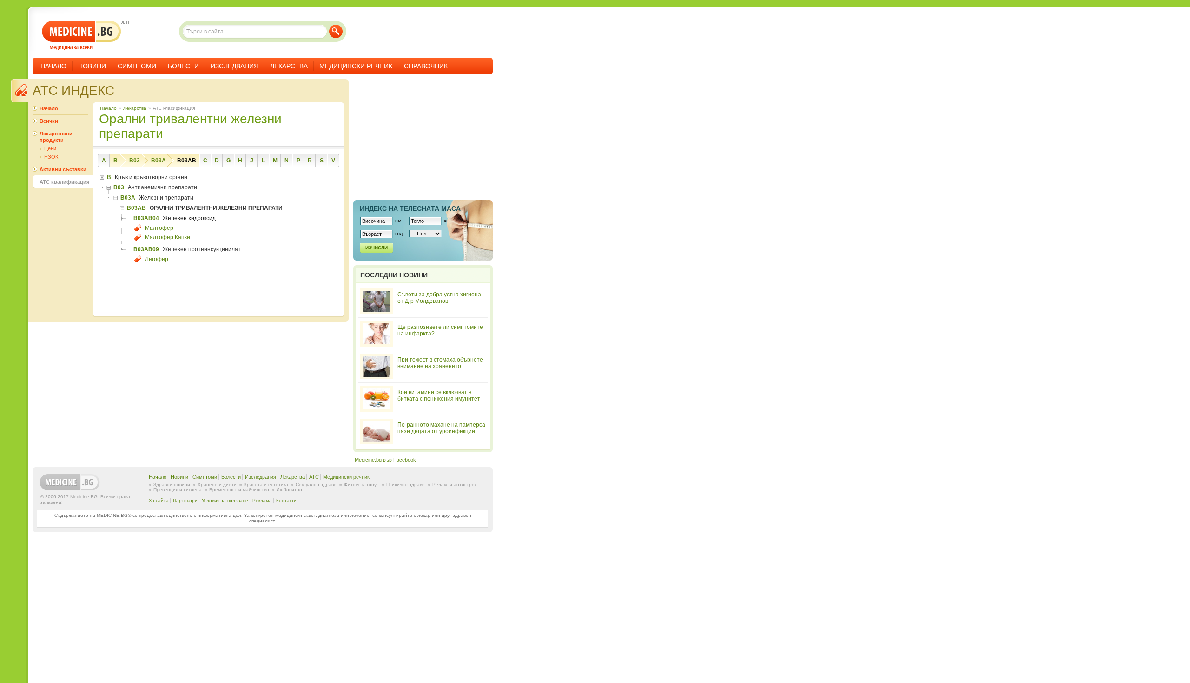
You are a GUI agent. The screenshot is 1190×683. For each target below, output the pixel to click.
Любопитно (289, 489)
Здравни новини (171, 484)
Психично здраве (405, 484)
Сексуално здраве (316, 484)
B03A (158, 160)
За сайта (159, 500)
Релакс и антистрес (454, 484)
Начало (53, 66)
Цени (50, 148)
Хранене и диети (217, 484)
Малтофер (159, 228)
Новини (92, 66)
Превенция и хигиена (177, 489)
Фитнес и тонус (361, 484)
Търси (336, 31)
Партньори (185, 500)
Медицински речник (355, 66)
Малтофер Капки (167, 237)
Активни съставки (63, 169)
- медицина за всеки (81, 35)
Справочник (426, 66)
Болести (183, 66)
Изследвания (234, 66)
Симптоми (137, 66)
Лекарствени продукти (56, 137)
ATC (314, 477)
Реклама (262, 500)
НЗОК (51, 157)
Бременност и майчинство (239, 489)
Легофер (156, 259)
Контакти (286, 500)
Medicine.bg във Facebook (385, 459)
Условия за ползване (225, 500)
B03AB (186, 160)
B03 (134, 160)
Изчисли (376, 247)
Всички (49, 121)
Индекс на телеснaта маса (410, 208)
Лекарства (289, 66)
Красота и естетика (266, 484)
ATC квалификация (64, 182)
